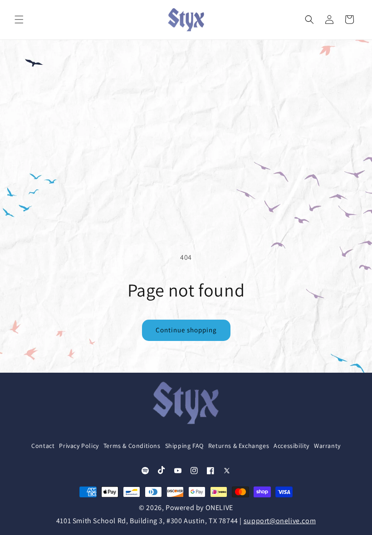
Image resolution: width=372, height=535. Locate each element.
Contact (42, 446)
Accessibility (291, 446)
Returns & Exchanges (238, 446)
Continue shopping (186, 330)
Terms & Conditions (132, 446)
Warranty (327, 446)
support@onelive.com (280, 520)
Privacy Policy (78, 446)
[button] (19, 19)
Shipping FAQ (184, 446)
